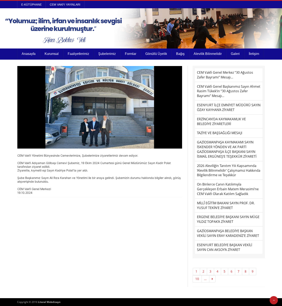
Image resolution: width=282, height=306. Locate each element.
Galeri (235, 54)
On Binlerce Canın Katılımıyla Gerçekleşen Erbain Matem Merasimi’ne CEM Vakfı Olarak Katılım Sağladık (228, 189)
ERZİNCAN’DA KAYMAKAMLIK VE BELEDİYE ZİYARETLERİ (221, 121)
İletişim (254, 54)
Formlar (130, 54)
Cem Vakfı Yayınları (65, 4)
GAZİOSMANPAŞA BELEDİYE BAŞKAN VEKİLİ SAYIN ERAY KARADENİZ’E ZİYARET (228, 233)
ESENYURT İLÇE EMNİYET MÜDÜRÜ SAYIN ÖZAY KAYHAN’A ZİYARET (229, 107)
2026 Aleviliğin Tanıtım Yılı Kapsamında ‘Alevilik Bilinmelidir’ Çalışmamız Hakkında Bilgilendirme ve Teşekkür (228, 170)
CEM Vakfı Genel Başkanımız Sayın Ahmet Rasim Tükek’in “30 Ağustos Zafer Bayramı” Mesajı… (228, 91)
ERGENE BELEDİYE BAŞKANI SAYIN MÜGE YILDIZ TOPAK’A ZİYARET (228, 219)
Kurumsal (52, 54)
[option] (99, 107)
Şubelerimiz (107, 54)
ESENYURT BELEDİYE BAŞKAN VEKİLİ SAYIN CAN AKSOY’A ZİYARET (224, 247)
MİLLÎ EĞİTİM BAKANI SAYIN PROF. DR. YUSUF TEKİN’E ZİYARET (226, 205)
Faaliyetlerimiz (78, 54)
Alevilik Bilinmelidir (208, 54)
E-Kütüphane (31, 4)
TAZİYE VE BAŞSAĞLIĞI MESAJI (219, 133)
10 (197, 279)
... (205, 279)
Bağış (180, 54)
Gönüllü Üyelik (156, 54)
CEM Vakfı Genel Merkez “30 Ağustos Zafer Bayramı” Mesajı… (225, 74)
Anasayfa (29, 54)
